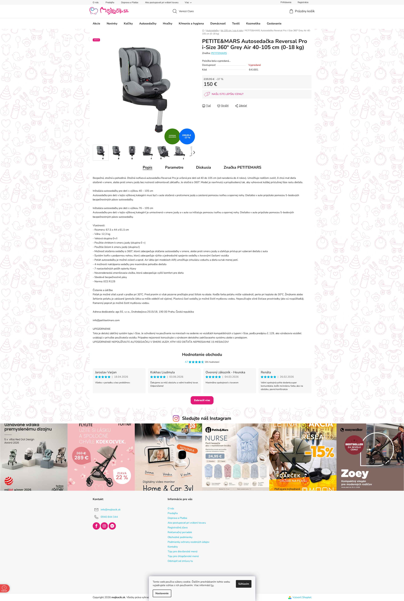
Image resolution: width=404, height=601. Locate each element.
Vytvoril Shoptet (302, 597)
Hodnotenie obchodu (202, 354)
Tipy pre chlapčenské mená (183, 556)
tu (212, 585)
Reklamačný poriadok (180, 532)
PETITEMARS (219, 53)
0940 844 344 (109, 517)
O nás (96, 2)
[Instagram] (104, 526)
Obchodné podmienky (180, 537)
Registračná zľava (177, 527)
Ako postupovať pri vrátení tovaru (161, 2)
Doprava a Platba (129, 2)
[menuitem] (96, 23)
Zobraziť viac (202, 400)
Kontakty (173, 546)
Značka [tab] (242, 167)
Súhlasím (243, 584)
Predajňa (110, 2)
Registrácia (303, 2)
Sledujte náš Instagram (206, 418)
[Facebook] (96, 526)
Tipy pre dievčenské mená (182, 551)
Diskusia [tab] (203, 167)
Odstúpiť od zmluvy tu (180, 561)
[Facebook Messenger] (112, 526)
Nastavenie (162, 593)
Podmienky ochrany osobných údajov (188, 542)
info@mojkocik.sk (110, 509)
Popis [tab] (147, 167)
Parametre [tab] (174, 167)
